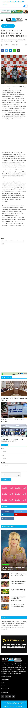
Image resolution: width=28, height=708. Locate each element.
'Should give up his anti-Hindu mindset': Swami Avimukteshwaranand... (18, 598)
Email (2, 455)
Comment (3, 462)
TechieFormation (18, 703)
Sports (3, 682)
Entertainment (5, 689)
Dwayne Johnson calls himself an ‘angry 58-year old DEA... (18, 582)
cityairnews (6, 44)
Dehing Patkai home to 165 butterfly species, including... (18, 605)
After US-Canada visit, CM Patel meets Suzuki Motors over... (14, 399)
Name (2, 448)
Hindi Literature (5, 679)
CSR (3, 244)
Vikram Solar (4, 241)
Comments (5, 445)
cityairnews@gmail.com (7, 625)
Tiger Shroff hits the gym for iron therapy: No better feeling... (19, 574)
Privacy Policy (19, 706)
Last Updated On (13, 2)
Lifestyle (3, 685)
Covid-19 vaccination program (16, 241)
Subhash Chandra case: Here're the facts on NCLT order (13, 420)
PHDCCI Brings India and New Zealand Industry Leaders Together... (12, 440)
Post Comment (6, 480)
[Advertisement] (14, 137)
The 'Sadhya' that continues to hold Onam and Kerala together (18, 590)
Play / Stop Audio (7, 26)
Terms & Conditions (9, 706)
